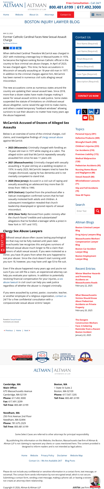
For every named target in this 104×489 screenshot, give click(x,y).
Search (97, 211)
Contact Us (65, 14)
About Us (33, 14)
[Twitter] (85, 111)
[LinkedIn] (91, 111)
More (98, 14)
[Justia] (97, 111)
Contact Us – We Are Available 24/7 (45, 460)
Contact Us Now (88, 95)
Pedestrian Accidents (88, 165)
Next (27, 330)
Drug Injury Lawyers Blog (88, 234)
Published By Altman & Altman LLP (75, 6)
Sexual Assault (15, 319)
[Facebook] (78, 111)
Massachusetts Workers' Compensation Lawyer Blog (87, 241)
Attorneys (49, 14)
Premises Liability (87, 154)
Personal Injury (85, 134)
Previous (8, 330)
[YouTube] (85, 117)
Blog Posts (70, 460)
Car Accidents (84, 150)
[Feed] (91, 117)
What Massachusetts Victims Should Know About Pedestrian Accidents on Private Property (86, 301)
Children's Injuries (87, 146)
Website (19, 14)
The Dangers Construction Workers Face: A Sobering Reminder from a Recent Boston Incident (87, 325)
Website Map (76, 455)
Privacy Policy (47, 455)
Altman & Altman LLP (31, 487)
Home (6, 14)
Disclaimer (62, 455)
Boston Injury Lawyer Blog (24, 5)
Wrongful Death (86, 142)
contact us (60, 296)
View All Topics (82, 195)
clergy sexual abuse (52, 137)
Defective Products (87, 138)
